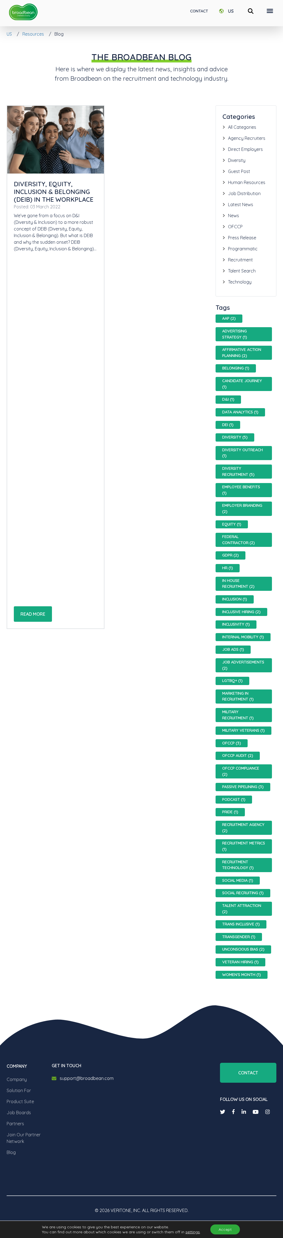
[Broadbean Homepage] (23, 12)
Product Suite (20, 1101)
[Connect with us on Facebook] (233, 1111)
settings (192, 1231)
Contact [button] (248, 1073)
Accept (225, 1229)
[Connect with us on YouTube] (256, 1111)
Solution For (19, 1090)
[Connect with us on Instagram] (267, 1111)
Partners (15, 1123)
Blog (11, 1152)
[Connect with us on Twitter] (222, 1111)
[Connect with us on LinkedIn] (244, 1111)
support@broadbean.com (87, 1078)
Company (17, 1079)
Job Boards (19, 1112)
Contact (199, 11)
